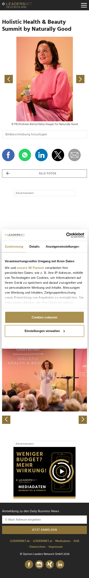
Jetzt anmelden (44, 529)
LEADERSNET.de (20, 541)
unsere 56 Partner (30, 267)
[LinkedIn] (60, 564)
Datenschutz (38, 546)
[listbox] (44, 382)
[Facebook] (29, 564)
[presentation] (6, 420)
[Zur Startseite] (17, 5)
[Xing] (50, 564)
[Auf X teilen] (58, 155)
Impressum (56, 546)
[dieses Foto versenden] (74, 155)
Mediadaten (62, 541)
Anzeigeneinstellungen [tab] (62, 246)
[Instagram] (39, 564)
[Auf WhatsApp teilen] (25, 155)
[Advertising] (44, 473)
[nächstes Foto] (65, 79)
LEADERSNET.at (42, 541)
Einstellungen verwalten (42, 330)
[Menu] (84, 5)
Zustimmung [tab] (14, 246)
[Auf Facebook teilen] (8, 155)
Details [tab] (34, 246)
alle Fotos (47, 173)
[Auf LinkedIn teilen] (41, 155)
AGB (76, 541)
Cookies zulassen (45, 317)
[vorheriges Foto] (23, 79)
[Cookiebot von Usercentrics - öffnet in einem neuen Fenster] (66, 235)
